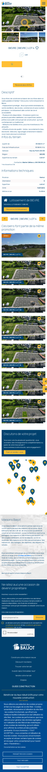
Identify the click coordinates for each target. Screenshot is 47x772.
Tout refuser (22, 760)
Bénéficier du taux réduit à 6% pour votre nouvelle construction (23, 696)
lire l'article (23, 700)
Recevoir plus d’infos (23, 85)
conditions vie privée (13, 625)
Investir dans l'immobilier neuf (23, 671)
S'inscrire (39, 617)
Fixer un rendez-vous (14, 452)
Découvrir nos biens (23, 662)
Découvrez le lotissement (16, 209)
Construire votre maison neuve (23, 657)
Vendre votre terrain (23, 675)
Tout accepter (22, 767)
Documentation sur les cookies (14, 747)
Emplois (23, 680)
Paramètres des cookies (22, 754)
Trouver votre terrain (23, 666)
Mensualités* (30, 76)
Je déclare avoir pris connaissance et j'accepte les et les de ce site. (23, 623)
